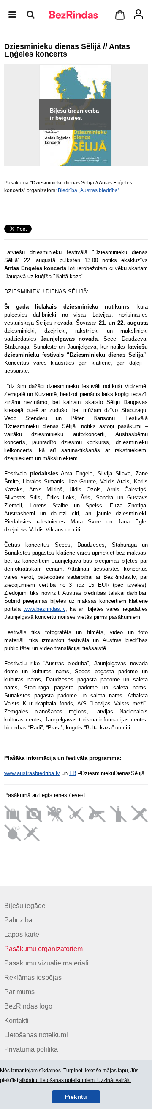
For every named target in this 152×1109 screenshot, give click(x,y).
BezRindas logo (28, 1006)
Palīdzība (18, 920)
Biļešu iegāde (25, 905)
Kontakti (16, 1020)
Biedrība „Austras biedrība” (88, 190)
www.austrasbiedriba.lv (32, 773)
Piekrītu (76, 1096)
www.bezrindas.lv (44, 609)
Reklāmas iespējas (33, 977)
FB (72, 773)
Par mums (19, 991)
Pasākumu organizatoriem (43, 948)
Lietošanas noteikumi (36, 1035)
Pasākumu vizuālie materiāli (46, 963)
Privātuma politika (31, 1049)
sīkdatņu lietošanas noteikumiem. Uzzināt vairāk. (75, 1080)
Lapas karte (21, 934)
